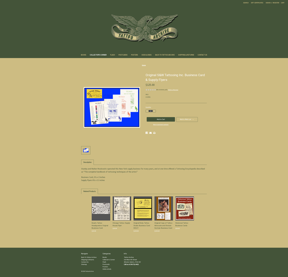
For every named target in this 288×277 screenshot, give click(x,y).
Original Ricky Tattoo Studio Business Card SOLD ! (142, 225)
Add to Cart (101, 210)
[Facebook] (147, 132)
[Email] (150, 132)
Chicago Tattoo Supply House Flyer (121, 224)
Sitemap (84, 264)
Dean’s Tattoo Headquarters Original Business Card (100, 225)
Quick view (100, 206)
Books (83, 55)
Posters (134, 55)
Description (87, 162)
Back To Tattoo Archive (165, 55)
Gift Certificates (257, 3)
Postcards (122, 55)
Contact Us (202, 55)
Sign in (268, 3)
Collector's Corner (98, 55)
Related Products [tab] (89, 191)
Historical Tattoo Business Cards (181, 224)
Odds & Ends (147, 55)
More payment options (161, 125)
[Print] (154, 132)
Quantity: (148, 107)
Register (276, 3)
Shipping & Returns (186, 55)
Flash (112, 55)
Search (246, 3)
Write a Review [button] (173, 90)
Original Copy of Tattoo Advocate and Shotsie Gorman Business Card (163, 225)
